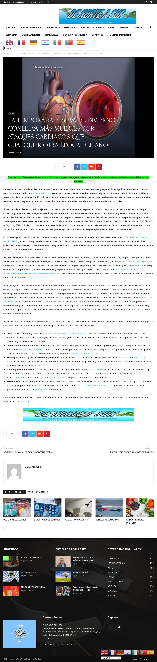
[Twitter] (151, 2)
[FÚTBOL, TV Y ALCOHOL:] (11, 561)
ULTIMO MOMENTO (120, 34)
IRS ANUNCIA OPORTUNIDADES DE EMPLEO (132, 452)
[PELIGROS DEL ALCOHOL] (17, 507)
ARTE (137, 27)
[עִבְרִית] (45, 42)
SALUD (111, 27)
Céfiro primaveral (80, 572)
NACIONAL (51, 27)
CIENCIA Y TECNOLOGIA (75, 34)
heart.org (24, 401)
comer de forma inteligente (30, 349)
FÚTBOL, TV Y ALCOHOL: (31, 558)
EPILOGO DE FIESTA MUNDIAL (33, 587)
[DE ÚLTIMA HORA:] (11, 576)
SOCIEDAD (98, 27)
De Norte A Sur (33, 466)
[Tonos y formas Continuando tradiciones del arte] (63, 591)
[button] (150, 27)
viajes (37, 365)
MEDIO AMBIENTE (31, 34)
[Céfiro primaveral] (63, 576)
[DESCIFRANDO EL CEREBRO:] (47, 507)
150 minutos (98, 369)
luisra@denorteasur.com (65, 644)
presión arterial (42, 389)
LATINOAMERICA (30, 27)
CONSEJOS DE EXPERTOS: (107, 520)
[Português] (69, 42)
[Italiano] (57, 42)
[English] (9, 42)
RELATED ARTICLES (14, 492)
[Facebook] (146, 2)
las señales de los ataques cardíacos (67, 333)
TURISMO (125, 27)
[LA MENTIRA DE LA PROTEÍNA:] (140, 507)
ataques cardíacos (40, 193)
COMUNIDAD (51, 34)
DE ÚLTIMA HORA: (28, 572)
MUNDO (68, 27)
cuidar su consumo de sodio (85, 353)
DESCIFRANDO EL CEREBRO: (47, 520)
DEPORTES (97, 34)
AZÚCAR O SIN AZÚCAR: (76, 520)
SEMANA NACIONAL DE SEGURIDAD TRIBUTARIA (28, 452)
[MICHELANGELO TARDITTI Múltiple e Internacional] (63, 561)
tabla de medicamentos (95, 385)
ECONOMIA (11, 34)
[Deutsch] (33, 42)
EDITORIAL (11, 27)
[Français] (21, 42)
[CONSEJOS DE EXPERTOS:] (109, 507)
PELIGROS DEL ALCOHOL (14, 520)
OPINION (84, 27)
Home (6, 53)
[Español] (81, 42)
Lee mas (46, 638)
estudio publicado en (135, 261)
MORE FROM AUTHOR (38, 492)
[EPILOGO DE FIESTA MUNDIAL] (11, 591)
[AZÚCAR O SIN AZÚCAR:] (78, 507)
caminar (18, 377)
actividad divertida (57, 377)
